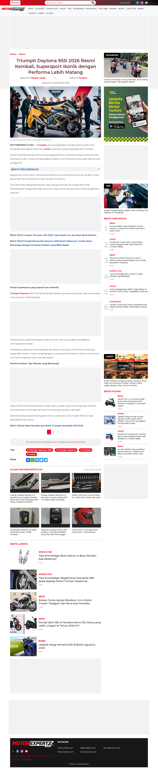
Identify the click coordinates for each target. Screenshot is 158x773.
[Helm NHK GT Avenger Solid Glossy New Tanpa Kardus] (86, 516)
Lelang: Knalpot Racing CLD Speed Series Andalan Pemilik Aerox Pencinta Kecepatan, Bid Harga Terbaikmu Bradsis (24, 498)
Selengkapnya (91, 469)
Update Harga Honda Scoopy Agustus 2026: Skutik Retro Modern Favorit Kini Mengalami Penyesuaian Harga (132, 420)
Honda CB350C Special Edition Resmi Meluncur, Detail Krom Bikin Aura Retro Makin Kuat (127, 228)
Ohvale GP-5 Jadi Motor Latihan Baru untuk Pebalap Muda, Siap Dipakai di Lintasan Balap (126, 244)
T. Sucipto (81, 78)
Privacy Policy (25, 756)
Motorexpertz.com (66, 752)
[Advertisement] (79, 31)
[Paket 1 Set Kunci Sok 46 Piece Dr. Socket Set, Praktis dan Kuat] (86, 481)
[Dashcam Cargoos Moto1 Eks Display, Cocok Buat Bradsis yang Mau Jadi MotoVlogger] (55, 516)
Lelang (49, 13)
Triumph (41, 145)
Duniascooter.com (88, 752)
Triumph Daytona (19, 293)
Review (113, 9)
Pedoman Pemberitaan (22, 759)
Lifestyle (131, 9)
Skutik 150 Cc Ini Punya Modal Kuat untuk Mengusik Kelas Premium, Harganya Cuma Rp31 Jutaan (132, 402)
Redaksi (36, 756)
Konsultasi (52, 9)
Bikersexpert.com (88, 748)
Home (13, 54)
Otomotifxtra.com (65, 748)
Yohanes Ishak (37, 78)
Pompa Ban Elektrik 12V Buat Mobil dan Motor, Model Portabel (23, 532)
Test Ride (103, 9)
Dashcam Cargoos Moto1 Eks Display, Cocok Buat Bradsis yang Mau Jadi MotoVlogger (54, 532)
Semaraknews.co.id (111, 748)
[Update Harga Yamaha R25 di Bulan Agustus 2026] (23, 646)
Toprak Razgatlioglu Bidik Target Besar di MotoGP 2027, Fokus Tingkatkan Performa (129, 290)
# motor (31, 454)
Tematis (32, 13)
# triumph (85, 450)
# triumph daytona (66, 450)
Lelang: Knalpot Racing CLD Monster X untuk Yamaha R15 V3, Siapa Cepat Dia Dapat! (54, 497)
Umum (63, 9)
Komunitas (91, 9)
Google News (79, 442)
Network (15, 2)
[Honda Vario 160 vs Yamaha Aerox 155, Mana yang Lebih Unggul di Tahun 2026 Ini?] (23, 624)
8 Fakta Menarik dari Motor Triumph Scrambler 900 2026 (53, 426)
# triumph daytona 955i (39, 450)
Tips (69, 9)
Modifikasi (78, 9)
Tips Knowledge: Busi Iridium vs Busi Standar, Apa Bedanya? (126, 275)
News (31, 9)
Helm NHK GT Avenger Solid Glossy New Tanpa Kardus (84, 531)
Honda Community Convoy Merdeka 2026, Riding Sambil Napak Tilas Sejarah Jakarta (126, 80)
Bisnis (141, 9)
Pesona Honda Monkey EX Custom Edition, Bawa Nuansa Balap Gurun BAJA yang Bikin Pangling (128, 260)
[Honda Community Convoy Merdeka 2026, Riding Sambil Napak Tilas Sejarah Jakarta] (126, 65)
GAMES (41, 13)
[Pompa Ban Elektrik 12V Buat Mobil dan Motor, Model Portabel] (24, 516)
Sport (121, 9)
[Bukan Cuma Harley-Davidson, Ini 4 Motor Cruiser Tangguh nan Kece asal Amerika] (23, 601)
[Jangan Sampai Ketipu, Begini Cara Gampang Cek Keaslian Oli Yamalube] (126, 196)
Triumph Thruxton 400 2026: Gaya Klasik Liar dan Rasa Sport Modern (59, 235)
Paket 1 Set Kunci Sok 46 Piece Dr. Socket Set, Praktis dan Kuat (86, 496)
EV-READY (40, 9)
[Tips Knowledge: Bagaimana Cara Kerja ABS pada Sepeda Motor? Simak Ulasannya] (23, 579)
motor (47, 149)
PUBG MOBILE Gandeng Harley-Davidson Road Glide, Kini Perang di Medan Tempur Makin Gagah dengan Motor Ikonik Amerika (125, 383)
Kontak (15, 756)
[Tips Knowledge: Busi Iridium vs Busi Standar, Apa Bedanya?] (23, 557)
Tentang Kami (47, 756)
